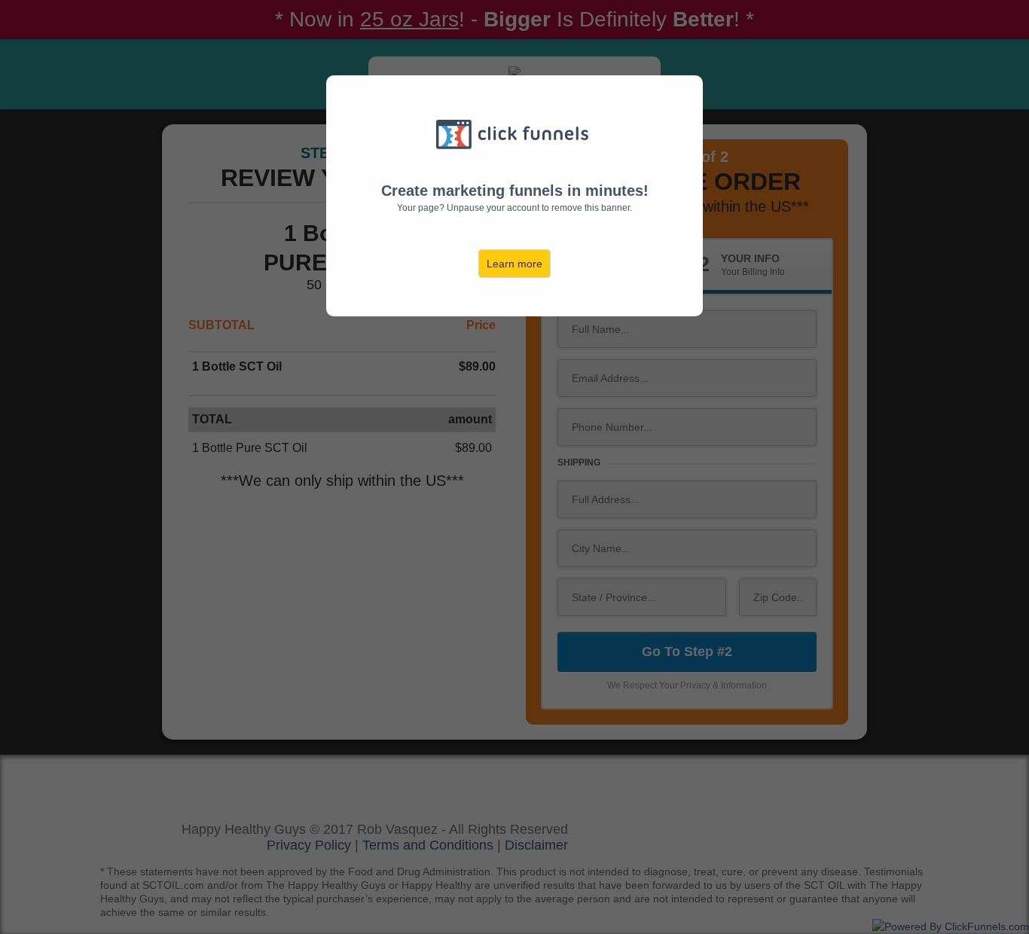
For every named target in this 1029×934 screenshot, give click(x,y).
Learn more (514, 264)
